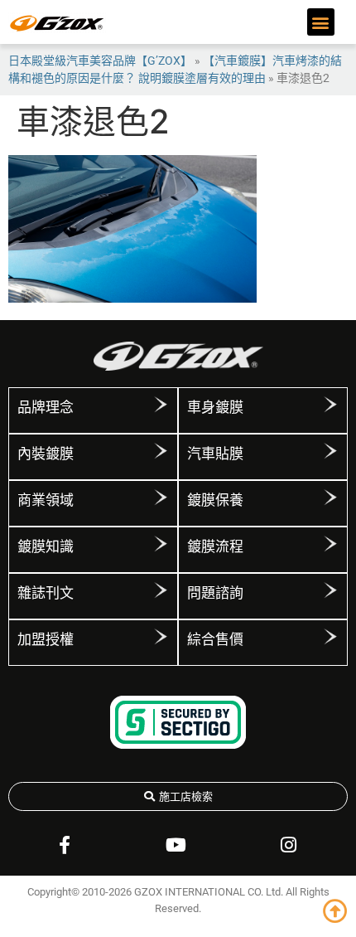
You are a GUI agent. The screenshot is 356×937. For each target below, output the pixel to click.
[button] (320, 22)
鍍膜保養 (215, 500)
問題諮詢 (215, 593)
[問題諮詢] (330, 590)
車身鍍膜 (215, 407)
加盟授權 (45, 639)
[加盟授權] (160, 637)
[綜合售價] (330, 637)
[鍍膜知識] (160, 544)
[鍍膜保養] (330, 497)
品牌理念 (45, 407)
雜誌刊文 (45, 593)
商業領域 (45, 500)
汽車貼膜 (215, 453)
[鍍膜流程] (330, 544)
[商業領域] (160, 497)
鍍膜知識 (45, 546)
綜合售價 (215, 639)
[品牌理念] (160, 404)
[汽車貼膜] (330, 451)
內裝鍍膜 (45, 453)
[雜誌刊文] (160, 590)
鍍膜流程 (215, 546)
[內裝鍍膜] (160, 451)
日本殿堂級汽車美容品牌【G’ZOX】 (100, 60)
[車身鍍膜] (330, 404)
